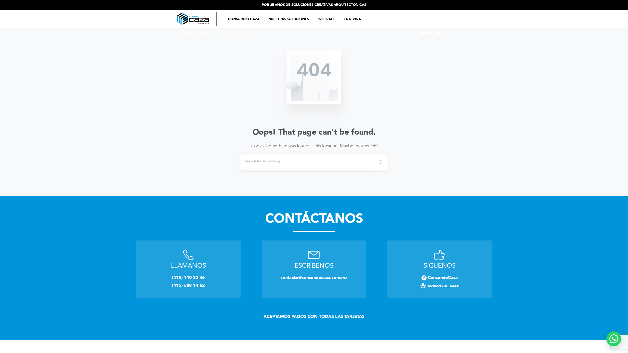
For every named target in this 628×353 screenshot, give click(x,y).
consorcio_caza (442, 285)
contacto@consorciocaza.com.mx (314, 277)
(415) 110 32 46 (240, 32)
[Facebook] (437, 33)
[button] (613, 338)
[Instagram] (446, 33)
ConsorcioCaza (443, 277)
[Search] (381, 162)
